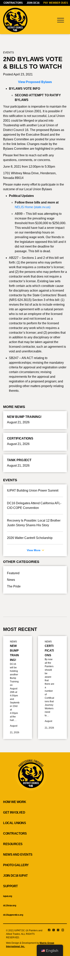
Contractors (13, 2)
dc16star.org (9, 905)
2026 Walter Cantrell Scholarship (29, 537)
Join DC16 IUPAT (15, 875)
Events (8, 52)
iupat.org (7, 896)
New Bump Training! (14, 653)
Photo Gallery (16, 865)
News (11, 579)
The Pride (14, 586)
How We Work (14, 802)
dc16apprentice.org (13, 915)
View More (34, 550)
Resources (13, 844)
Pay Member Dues (55, 2)
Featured (13, 573)
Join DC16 (33, 2)
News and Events (17, 854)
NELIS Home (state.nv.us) (32, 207)
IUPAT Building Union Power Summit (32, 490)
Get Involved (14, 812)
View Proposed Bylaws (35, 82)
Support (10, 886)
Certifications (49, 650)
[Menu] (60, 19)
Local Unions (14, 823)
